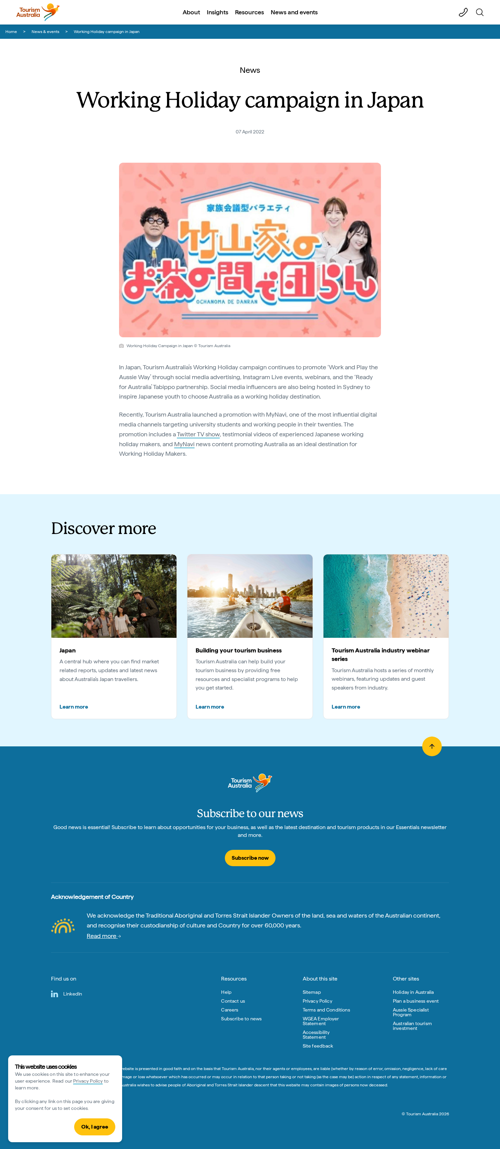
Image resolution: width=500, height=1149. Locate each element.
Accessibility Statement (316, 1034)
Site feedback (318, 1045)
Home (11, 31)
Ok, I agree (94, 1126)
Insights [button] (217, 12)
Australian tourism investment (412, 1026)
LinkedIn (72, 993)
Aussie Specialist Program (411, 1012)
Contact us (233, 1001)
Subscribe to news (241, 1018)
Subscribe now (250, 858)
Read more (102, 935)
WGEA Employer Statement (321, 1021)
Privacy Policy (88, 1081)
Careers (229, 1009)
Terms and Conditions (326, 1009)
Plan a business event (416, 1001)
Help (226, 992)
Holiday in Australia (413, 992)
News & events (45, 31)
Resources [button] (249, 12)
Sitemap (312, 992)
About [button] (191, 12)
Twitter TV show (198, 434)
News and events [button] (294, 12)
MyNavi (184, 444)
